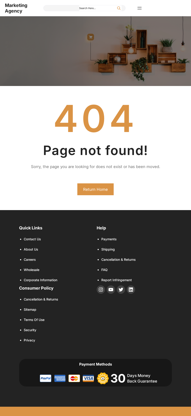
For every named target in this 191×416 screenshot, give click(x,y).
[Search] (119, 8)
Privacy (29, 340)
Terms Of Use (34, 320)
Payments (108, 239)
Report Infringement (116, 280)
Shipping (108, 249)
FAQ (104, 270)
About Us (31, 249)
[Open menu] (139, 8)
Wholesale (31, 270)
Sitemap (30, 309)
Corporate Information (40, 280)
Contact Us (32, 239)
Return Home (95, 189)
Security (30, 330)
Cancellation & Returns (118, 259)
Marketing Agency (16, 8)
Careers (30, 259)
